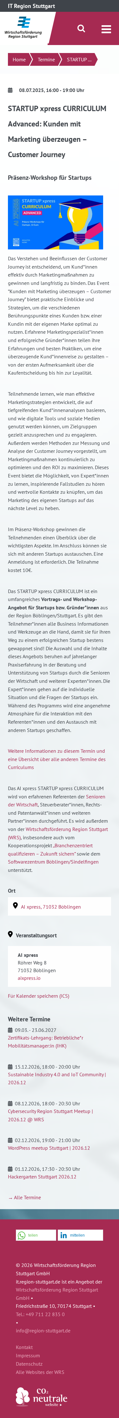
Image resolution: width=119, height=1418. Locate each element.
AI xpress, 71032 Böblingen (51, 906)
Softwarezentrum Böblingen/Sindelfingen (53, 861)
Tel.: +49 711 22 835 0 (40, 1314)
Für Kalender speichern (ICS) (38, 996)
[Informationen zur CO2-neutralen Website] (41, 1404)
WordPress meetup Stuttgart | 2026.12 (49, 1148)
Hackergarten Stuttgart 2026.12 (42, 1176)
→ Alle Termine (24, 1197)
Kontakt (24, 1347)
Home (19, 59)
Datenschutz (29, 1364)
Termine (46, 59)
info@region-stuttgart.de (43, 1330)
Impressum (28, 1356)
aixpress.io (29, 978)
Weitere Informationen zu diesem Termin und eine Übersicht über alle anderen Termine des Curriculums (57, 759)
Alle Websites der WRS (40, 1372)
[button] (36, 1235)
